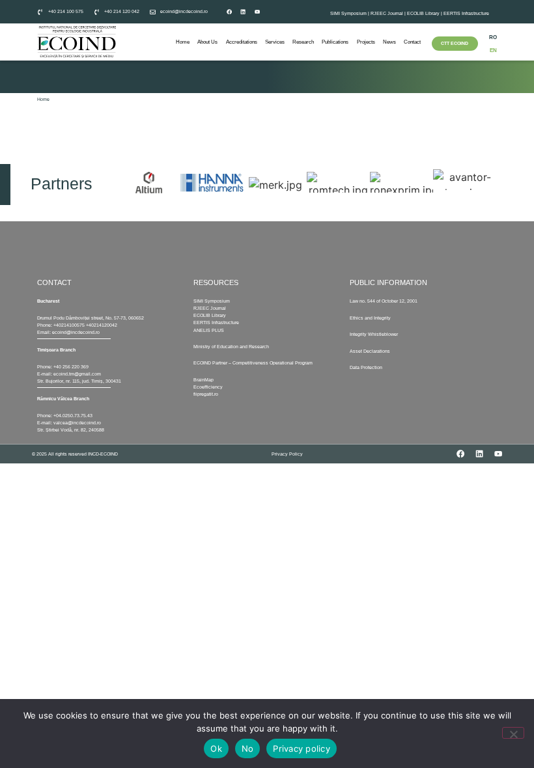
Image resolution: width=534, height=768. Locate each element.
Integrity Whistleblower (374, 334)
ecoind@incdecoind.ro (76, 332)
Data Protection (366, 367)
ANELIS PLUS (208, 330)
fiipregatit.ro (205, 394)
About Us (207, 42)
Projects (366, 42)
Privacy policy (301, 748)
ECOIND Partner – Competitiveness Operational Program (253, 363)
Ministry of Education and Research (231, 347)
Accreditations (241, 42)
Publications (335, 42)
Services (275, 42)
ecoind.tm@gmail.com (77, 374)
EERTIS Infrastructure (466, 13)
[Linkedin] (243, 12)
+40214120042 (101, 325)
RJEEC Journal (387, 13)
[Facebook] (229, 12)
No (248, 748)
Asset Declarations (370, 351)
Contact (412, 42)
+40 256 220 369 (71, 367)
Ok (216, 748)
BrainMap (203, 380)
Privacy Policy (287, 454)
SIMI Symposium (348, 13)
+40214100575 (69, 325)
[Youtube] (257, 12)
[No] (513, 733)
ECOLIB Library (423, 13)
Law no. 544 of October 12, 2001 (383, 301)
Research (303, 42)
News (389, 42)
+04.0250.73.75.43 (72, 415)
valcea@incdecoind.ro (77, 423)
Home (183, 42)
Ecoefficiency (208, 387)
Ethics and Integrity (370, 318)
